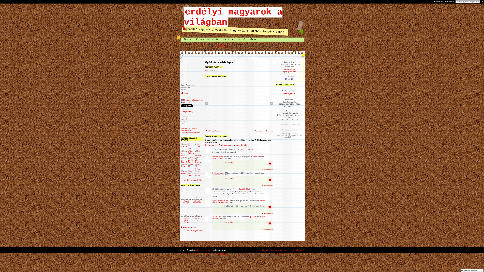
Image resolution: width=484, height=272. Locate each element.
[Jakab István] (184, 146)
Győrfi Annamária (197, 202)
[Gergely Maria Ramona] (184, 153)
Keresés (482, 2)
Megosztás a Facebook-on (193, 100)
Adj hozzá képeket (214, 131)
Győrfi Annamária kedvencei (190, 132)
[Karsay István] (191, 173)
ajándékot (256, 156)
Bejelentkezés (449, 2)
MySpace (186, 102)
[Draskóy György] (198, 167)
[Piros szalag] (186, 191)
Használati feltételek (296, 250)
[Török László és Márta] (191, 160)
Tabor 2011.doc (210, 71)
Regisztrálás (438, 2)
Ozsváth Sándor (245, 189)
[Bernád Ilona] (191, 153)
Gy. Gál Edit (197, 219)
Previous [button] (206, 103)
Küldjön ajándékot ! (190, 227)
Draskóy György (186, 202)
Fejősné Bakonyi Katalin (186, 220)
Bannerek (265, 250)
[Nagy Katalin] (184, 173)
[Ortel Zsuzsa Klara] (198, 146)
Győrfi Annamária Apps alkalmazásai (189, 129)
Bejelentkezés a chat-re (469, 270)
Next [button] (271, 103)
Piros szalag (228, 162)
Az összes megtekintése (193, 180)
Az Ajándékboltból (267, 169)
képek (183, 119)
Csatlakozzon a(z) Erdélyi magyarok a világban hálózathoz (226, 145)
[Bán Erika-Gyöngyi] (198, 160)
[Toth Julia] (191, 167)
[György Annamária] (198, 153)
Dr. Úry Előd (245, 149)
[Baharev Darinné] (184, 160)
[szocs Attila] (184, 167)
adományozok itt (289, 93)
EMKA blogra (222, 46)
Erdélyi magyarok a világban (233, 17)
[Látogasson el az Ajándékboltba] (270, 163)
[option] (239, 103)
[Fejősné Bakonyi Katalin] (198, 173)
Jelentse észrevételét (279, 250)
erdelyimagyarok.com (203, 250)
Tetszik (186, 93)
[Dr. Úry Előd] (191, 146)
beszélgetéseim (186, 112)
